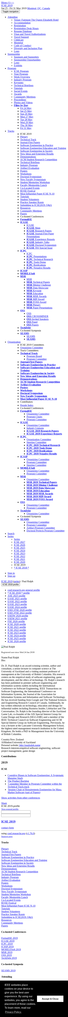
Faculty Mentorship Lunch (33, 185)
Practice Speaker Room (32, 202)
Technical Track (28, 139)
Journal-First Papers (30, 142)
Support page (7, 836)
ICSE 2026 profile (17, 641)
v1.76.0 (30, 833)
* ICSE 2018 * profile (19, 593)
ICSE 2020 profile (17, 624)
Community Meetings (25, 96)
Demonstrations (28, 156)
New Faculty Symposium (33, 179)
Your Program (21, 74)
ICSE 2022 (19, 556)
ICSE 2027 (19, 542)
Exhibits (18, 65)
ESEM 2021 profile (17, 618)
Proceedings (20, 99)
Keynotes (18, 82)
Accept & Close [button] (50, 999)
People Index (26, 405)
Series (17, 539)
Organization (14, 342)
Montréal (18, 42)
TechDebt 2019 (9, 958)
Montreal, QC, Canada (38, 8)
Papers (23, 213)
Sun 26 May (26, 114)
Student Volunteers (29, 199)
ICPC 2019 (7, 943)
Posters (23, 171)
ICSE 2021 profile (17, 627)
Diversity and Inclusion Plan (28, 48)
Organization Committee (39, 439)
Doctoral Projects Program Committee (46, 530)
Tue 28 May (26, 119)
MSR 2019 (6, 952)
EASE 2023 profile (17, 604)
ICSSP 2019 (7, 946)
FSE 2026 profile (16, 621)
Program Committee (37, 359)
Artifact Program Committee (41, 527)
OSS (29, 313)
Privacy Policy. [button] (13, 1012)
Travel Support (21, 37)
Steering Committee (36, 442)
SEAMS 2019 (8, 970)
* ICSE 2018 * (21, 567)
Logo (16, 51)
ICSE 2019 (6, 581)
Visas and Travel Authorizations (30, 34)
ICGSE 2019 (7, 941)
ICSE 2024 (19, 550)
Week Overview (22, 77)
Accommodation (22, 22)
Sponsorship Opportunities (27, 59)
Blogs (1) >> (7, 2)
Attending (13, 17)
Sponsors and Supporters (26, 57)
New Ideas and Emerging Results (37, 153)
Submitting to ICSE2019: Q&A (36, 205)
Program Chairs (34, 416)
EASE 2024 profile (17, 607)
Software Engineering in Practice (36, 145)
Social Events (21, 91)
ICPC (29, 253)
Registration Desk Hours (26, 28)
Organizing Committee (31, 347)
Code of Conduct (22, 45)
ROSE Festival (27, 191)
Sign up (11, 576)
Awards (18, 94)
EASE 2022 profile (17, 601)
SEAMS (31, 336)
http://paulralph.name (29, 745)
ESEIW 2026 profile (18, 615)
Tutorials (18, 88)
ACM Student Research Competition (38, 159)
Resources (25, 208)
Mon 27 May (26, 116)
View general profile (10, 809)
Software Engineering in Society (36, 151)
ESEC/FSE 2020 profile (20, 610)
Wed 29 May (26, 122)
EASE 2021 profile (17, 598)
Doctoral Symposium (30, 176)
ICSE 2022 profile (17, 630)
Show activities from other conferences (20, 797)
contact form (7, 827)
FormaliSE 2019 (9, 938)
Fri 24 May (25, 108)
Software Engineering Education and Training (43, 148)
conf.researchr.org (16, 833)
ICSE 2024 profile (17, 635)
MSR (29, 279)
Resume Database (23, 31)
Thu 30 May (26, 125)
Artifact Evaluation (29, 168)
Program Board (34, 356)
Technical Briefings (23, 85)
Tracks (11, 131)
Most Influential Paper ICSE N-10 (37, 193)
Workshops (25, 173)
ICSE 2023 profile (17, 632)
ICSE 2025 (19, 547)
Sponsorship (14, 54)
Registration (20, 25)
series (16, 581)
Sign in (11, 573)
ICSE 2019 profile (11, 584)
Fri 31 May (25, 128)
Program (12, 68)
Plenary (24, 136)
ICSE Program (21, 71)
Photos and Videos (23, 102)
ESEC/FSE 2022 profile (20, 612)
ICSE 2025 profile (17, 638)
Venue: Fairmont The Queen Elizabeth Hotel (36, 20)
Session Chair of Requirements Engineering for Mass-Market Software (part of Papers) (35, 791)
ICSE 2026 (19, 545)
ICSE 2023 (19, 553)
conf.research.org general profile (24, 590)
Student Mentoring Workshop (35, 182)
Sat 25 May (26, 111)
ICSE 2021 (19, 559)
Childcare (19, 39)
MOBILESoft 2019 (11, 949)
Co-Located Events (30, 188)
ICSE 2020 (19, 562)
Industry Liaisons (35, 428)
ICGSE (30, 225)
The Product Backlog (18, 781)
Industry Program (22, 79)
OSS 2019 (6, 955)
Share (4, 803)
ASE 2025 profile (16, 595)
